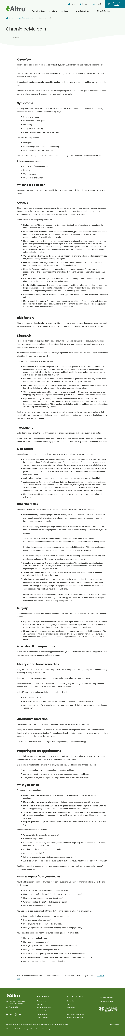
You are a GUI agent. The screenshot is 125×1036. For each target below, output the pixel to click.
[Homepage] (13, 997)
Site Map (9, 1029)
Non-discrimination (47, 1024)
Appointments (41, 1001)
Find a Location (42, 1014)
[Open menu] (70, 11)
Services (64, 11)
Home (11, 18)
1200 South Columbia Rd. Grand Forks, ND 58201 (17, 1002)
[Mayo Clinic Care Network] (109, 1008)
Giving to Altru (71, 1007)
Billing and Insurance (44, 1007)
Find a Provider (38, 11)
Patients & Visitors (82, 11)
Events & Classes (43, 1017)
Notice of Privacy (34, 1029)
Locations (52, 11)
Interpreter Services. (61, 1024)
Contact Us (70, 1001)
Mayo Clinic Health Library (25, 18)
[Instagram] (16, 1014)
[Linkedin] (11, 1014)
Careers (69, 1004)
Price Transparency (48, 1029)
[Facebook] (7, 1014)
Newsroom (70, 1011)
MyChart (40, 1004)
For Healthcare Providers (75, 1017)
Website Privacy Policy (20, 1029)
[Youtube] (20, 1014)
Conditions (11, 34)
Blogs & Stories (103, 11)
